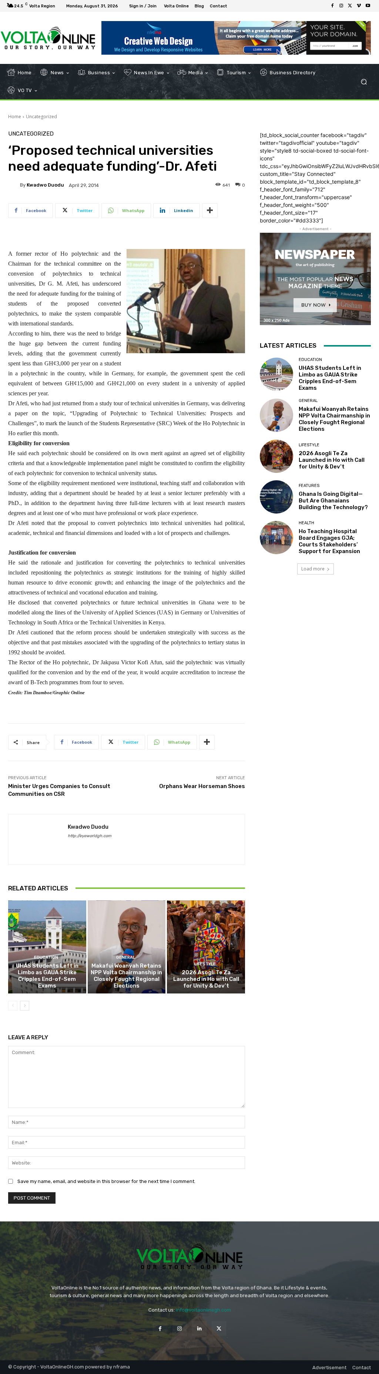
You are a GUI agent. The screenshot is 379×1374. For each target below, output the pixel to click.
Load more (313, 569)
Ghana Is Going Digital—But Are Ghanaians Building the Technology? (333, 501)
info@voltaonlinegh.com (203, 1310)
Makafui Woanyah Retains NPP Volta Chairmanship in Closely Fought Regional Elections (126, 975)
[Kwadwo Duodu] (14, 185)
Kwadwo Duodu (45, 185)
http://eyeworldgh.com (89, 836)
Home (14, 116)
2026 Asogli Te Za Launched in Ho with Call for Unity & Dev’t (206, 979)
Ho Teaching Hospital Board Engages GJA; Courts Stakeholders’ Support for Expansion (329, 541)
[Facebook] (332, 5)
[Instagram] (341, 5)
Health (306, 523)
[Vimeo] (359, 5)
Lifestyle (205, 964)
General (125, 957)
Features (309, 486)
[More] (210, 210)
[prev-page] (12, 1005)
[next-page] (24, 1005)
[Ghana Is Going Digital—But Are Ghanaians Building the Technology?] (276, 497)
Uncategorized (41, 116)
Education (46, 957)
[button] (363, 82)
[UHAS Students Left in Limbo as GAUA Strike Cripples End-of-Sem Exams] (47, 947)
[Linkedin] (199, 1328)
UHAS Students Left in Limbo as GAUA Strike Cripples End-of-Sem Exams (47, 975)
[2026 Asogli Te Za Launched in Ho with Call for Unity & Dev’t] (206, 947)
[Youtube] (367, 5)
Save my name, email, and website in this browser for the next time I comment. (106, 1181)
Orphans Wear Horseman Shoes (202, 786)
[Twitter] (350, 5)
